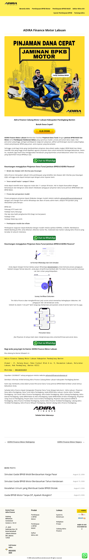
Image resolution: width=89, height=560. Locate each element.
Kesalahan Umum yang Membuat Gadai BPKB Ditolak (31, 488)
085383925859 (52, 267)
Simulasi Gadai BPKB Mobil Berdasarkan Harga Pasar (30, 474)
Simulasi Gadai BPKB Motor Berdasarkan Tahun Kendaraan (33, 481)
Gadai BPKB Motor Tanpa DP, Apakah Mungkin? (28, 495)
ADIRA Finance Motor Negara (69, 442)
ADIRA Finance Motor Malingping (21, 442)
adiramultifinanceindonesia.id (71, 198)
